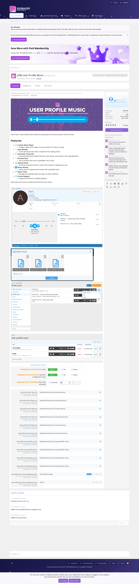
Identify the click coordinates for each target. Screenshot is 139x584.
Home (122, 563)
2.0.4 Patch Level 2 (18, 507)
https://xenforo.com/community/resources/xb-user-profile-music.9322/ (56, 93)
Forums (67, 16)
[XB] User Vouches (114, 140)
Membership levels (50, 16)
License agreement (18, 40)
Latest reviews (14, 21)
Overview (15, 86)
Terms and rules (88, 563)
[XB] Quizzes (112, 164)
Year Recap (98, 16)
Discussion (48, 86)
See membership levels (20, 58)
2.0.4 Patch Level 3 (18, 498)
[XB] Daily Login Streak (115, 156)
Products (18, 15)
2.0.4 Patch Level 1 (18, 515)
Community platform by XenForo (63, 567)
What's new (82, 16)
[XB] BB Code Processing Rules (118, 146)
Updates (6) (27, 86)
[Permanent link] (22, 141)
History (37, 86)
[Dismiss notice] (127, 35)
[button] (71, 15)
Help (113, 563)
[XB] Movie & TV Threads (116, 172)
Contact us (74, 563)
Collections (32, 16)
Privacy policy (102, 563)
